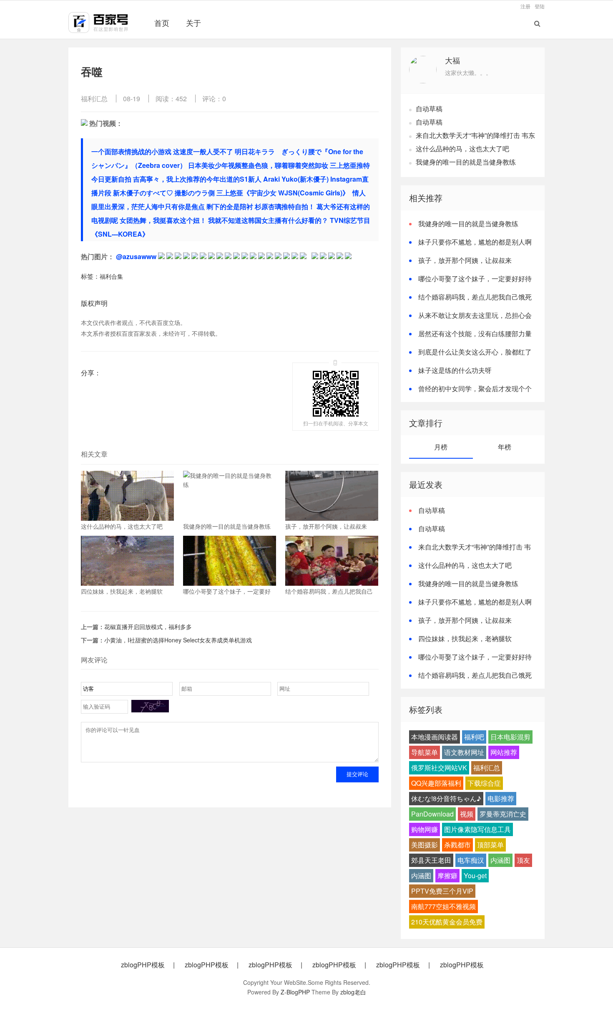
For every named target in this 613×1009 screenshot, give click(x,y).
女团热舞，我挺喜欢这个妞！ (163, 220)
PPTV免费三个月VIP (442, 891)
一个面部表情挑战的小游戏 (131, 151)
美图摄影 (424, 844)
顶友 (523, 860)
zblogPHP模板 (143, 964)
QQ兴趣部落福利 (436, 783)
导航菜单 (424, 752)
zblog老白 (353, 992)
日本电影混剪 (510, 737)
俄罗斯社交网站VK (439, 767)
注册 (525, 6)
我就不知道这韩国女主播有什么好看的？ (268, 220)
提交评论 (357, 774)
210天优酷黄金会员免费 (446, 922)
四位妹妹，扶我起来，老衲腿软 (465, 638)
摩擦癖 (447, 875)
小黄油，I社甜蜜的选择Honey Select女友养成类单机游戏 (178, 640)
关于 (193, 22)
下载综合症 (484, 783)
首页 (161, 22)
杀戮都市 (457, 844)
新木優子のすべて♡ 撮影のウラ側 (164, 192)
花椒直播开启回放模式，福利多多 (148, 626)
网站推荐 (503, 752)
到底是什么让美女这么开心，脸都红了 (475, 352)
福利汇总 (94, 98)
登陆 (540, 6)
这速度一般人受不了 (203, 151)
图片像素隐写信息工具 (477, 829)
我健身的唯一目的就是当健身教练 (466, 162)
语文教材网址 (464, 752)
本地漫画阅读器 (434, 737)
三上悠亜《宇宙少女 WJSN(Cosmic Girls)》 (283, 192)
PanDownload (432, 814)
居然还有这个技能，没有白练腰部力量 (475, 333)
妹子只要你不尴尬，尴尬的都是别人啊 (475, 242)
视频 (466, 814)
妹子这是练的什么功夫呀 (455, 370)
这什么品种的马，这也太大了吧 (462, 148)
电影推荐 (500, 798)
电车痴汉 (470, 860)
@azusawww (136, 256)
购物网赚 (424, 829)
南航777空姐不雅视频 (443, 906)
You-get (475, 875)
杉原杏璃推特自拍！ (285, 206)
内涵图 (500, 860)
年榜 (504, 447)
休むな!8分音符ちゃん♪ (446, 798)
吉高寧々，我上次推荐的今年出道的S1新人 (197, 179)
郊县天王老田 (431, 860)
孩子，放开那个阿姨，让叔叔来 (465, 260)
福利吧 (474, 737)
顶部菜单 (490, 844)
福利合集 (111, 276)
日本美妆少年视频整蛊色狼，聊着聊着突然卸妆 (258, 165)
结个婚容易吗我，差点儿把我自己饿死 (475, 297)
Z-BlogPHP (295, 992)
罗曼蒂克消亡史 (503, 814)
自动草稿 (429, 108)
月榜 (440, 447)
